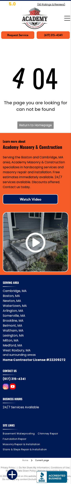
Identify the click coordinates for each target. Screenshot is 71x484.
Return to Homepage (35, 125)
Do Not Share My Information (34, 467)
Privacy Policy (8, 467)
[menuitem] (20, 433)
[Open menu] (67, 18)
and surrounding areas (19, 355)
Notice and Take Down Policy (21, 470)
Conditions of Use (60, 467)
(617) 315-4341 (14, 379)
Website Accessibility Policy (51, 470)
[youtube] (13, 387)
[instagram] (6, 387)
